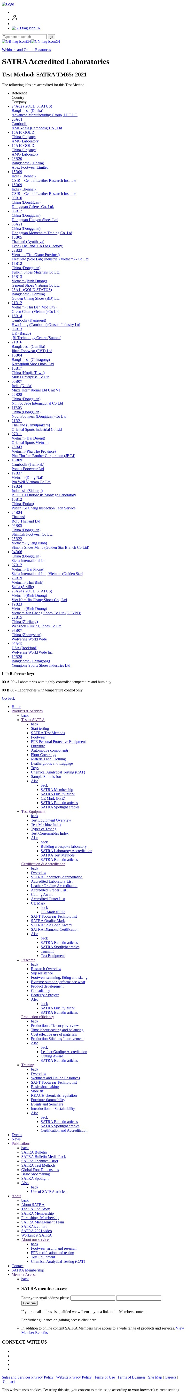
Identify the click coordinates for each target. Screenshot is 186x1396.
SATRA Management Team (42, 1222)
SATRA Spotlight (34, 1178)
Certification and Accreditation (64, 1130)
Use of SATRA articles (48, 1191)
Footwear (38, 737)
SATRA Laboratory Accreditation (66, 851)
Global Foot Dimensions (40, 1170)
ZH (57, 41)
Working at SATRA (36, 1235)
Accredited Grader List (48, 890)
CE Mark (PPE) (53, 798)
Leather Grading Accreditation (54, 886)
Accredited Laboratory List (51, 881)
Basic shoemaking (45, 1087)
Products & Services (27, 711)
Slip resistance (42, 973)
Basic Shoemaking (35, 1174)
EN (28, 41)
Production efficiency (37, 1017)
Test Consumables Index (50, 833)
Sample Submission (46, 776)
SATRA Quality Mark (58, 794)
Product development (47, 986)
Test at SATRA (33, 720)
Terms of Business (131, 1377)
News (16, 1139)
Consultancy (40, 991)
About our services (35, 1240)
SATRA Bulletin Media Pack (43, 1157)
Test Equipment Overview (51, 820)
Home (16, 707)
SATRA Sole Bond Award (51, 925)
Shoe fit (37, 1091)
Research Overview (46, 969)
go (51, 37)
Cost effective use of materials (54, 1034)
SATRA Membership (57, 790)
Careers (170, 1377)
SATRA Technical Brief (39, 1161)
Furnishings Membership (40, 1218)
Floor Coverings (43, 755)
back (25, 715)
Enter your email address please (45, 1298)
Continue (29, 1303)
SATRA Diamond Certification (54, 929)
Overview (38, 873)
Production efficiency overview (55, 1025)
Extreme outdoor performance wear (58, 982)
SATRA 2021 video (36, 1231)
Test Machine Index (46, 825)
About (16, 1196)
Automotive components (50, 750)
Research (28, 960)
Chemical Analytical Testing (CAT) (58, 772)
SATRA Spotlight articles (60, 807)
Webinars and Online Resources (26, 50)
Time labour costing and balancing (57, 1030)
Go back (8, 698)
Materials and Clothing (48, 759)
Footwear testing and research (54, 1248)
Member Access (24, 1274)
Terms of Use (104, 1377)
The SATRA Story (35, 1209)
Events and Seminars (47, 1104)
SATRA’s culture (34, 1226)
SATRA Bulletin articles (59, 803)
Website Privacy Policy (74, 1377)
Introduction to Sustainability (53, 1108)
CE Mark (38, 903)
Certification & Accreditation (43, 864)
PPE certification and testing (52, 1253)
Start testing (40, 728)
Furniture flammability (48, 1100)
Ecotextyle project (45, 995)
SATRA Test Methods (48, 733)
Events (17, 1135)
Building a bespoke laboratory (64, 846)
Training (47, 951)
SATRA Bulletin (34, 1152)
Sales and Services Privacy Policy (28, 1377)
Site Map (155, 1377)
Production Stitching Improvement (57, 1039)
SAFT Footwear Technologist (54, 916)
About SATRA (33, 1205)
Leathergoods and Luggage (52, 763)
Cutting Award (42, 894)
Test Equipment (33, 811)
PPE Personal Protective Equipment (58, 742)
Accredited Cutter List (48, 899)
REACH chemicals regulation (54, 1095)
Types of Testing (43, 829)
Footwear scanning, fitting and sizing (59, 977)
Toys (35, 768)
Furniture (38, 746)
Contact (17, 1266)
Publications (21, 1143)
